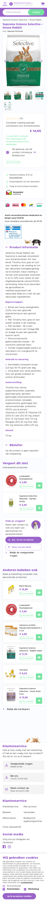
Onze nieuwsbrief (12, 827)
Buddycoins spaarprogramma (33, 819)
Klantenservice (10, 807)
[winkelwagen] (42, 4)
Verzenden (29, 812)
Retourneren (9, 818)
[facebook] (4, 847)
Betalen (7, 812)
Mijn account (30, 807)
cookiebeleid (27, 882)
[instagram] (9, 847)
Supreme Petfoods (15, 31)
